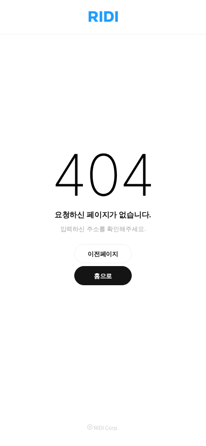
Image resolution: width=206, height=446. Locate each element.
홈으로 (103, 275)
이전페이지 (103, 253)
